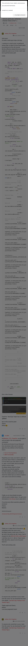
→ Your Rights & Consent (19, 15)
